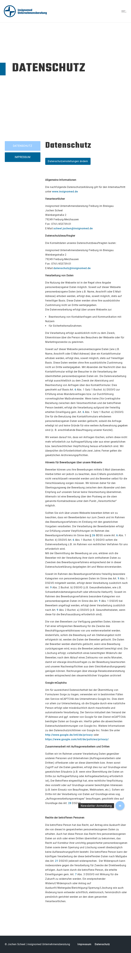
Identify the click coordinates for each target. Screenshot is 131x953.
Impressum (84, 944)
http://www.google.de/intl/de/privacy (69, 734)
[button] (120, 805)
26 (93, 535)
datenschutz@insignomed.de (72, 268)
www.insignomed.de (65, 191)
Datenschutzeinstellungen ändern (68, 161)
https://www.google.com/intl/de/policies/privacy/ (77, 739)
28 (69, 803)
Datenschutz (102, 944)
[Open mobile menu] (124, 11)
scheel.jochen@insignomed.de (73, 228)
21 (56, 860)
